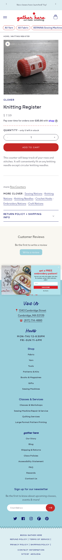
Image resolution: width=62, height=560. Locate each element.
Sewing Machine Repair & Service (31, 411)
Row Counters (18, 186)
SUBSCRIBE (46, 287)
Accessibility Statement (31, 461)
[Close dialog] (58, 267)
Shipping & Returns (31, 450)
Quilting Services (31, 417)
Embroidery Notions (14, 203)
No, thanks (45, 291)
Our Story (31, 439)
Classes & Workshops (31, 405)
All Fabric (23, 27)
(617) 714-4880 (33, 320)
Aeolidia (36, 554)
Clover (8, 100)
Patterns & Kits (31, 372)
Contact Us (31, 479)
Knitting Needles (23, 198)
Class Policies (31, 456)
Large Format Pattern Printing (31, 422)
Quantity (10, 130)
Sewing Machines (31, 389)
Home (6, 36)
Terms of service (39, 539)
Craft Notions (35, 203)
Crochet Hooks (43, 198)
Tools (31, 366)
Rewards (31, 473)
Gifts (31, 383)
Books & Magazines (31, 377)
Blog (31, 444)
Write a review (31, 252)
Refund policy (18, 539)
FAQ (31, 467)
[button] (31, 215)
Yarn (31, 360)
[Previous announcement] (6, 4)
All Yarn (9, 27)
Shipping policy (39, 545)
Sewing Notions (33, 193)
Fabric (31, 355)
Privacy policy (19, 545)
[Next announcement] (55, 4)
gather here (35, 535)
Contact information (31, 550)
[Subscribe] (50, 507)
